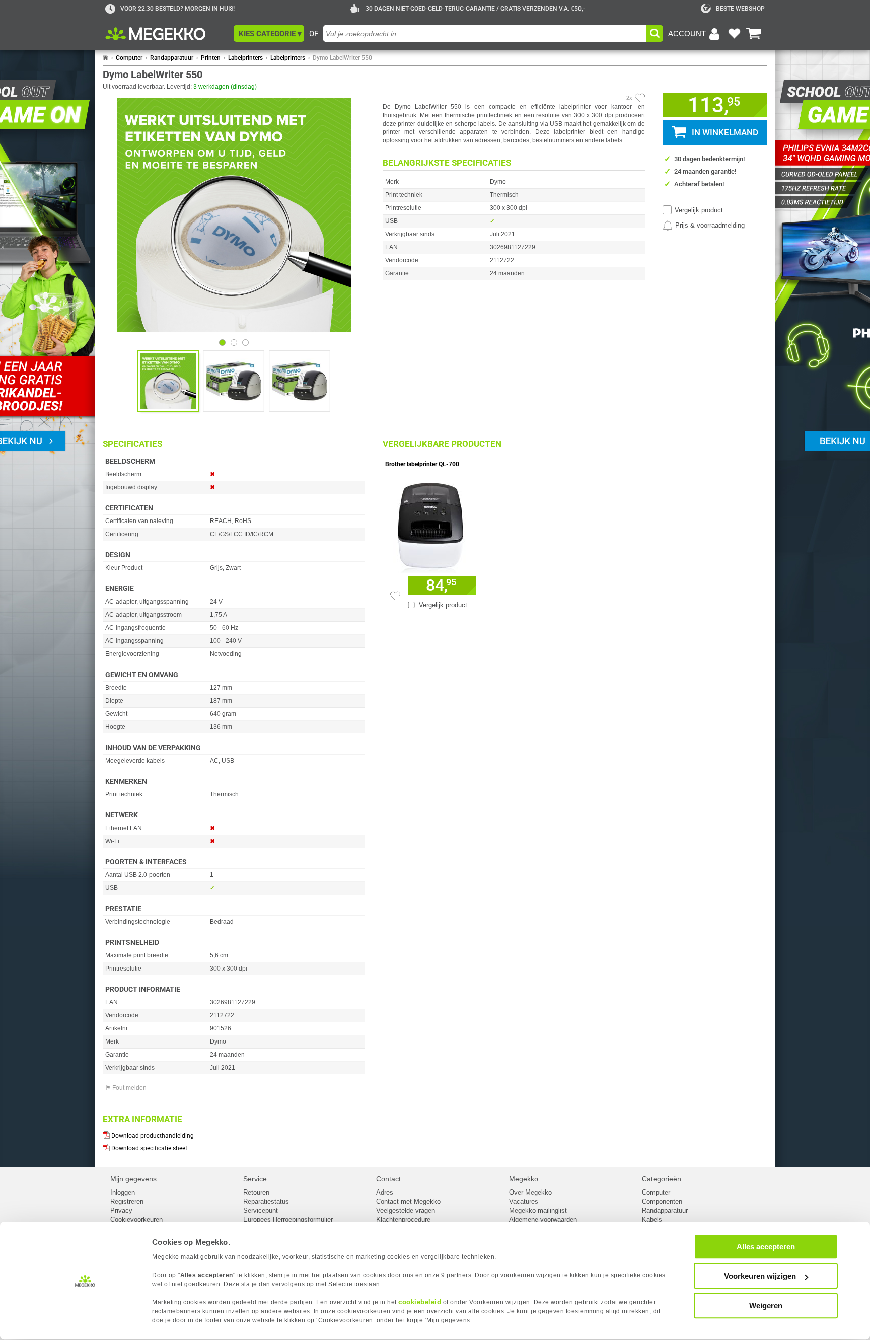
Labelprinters (245, 57)
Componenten (662, 1201)
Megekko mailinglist (538, 1210)
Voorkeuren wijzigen (760, 1276)
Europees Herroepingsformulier (288, 1219)
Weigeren (765, 1305)
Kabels (652, 1219)
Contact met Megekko (408, 1201)
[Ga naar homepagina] (167, 33)
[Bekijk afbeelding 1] (234, 342)
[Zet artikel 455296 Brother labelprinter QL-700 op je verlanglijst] (395, 596)
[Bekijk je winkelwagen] (753, 33)
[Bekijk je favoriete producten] (734, 33)
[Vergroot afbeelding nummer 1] (233, 381)
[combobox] (484, 33)
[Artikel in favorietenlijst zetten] (640, 98)
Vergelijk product (699, 210)
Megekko (523, 1179)
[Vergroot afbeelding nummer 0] (168, 381)
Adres (384, 1192)
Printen (211, 57)
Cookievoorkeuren (136, 1219)
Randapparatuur (171, 57)
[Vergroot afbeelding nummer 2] (299, 381)
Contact (388, 1179)
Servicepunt (260, 1210)
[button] (269, 33)
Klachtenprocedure (403, 1219)
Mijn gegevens (133, 1179)
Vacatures (523, 1201)
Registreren (126, 1201)
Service (255, 1179)
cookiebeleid (419, 1302)
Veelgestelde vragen (405, 1210)
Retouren (256, 1192)
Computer (129, 57)
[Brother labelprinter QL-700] (430, 525)
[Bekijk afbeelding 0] (222, 342)
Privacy (121, 1210)
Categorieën (661, 1179)
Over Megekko (530, 1192)
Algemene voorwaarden (543, 1219)
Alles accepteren (766, 1246)
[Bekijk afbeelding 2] (245, 342)
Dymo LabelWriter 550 (342, 57)
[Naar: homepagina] (105, 57)
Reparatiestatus (266, 1201)
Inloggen (122, 1192)
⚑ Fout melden (126, 1087)
